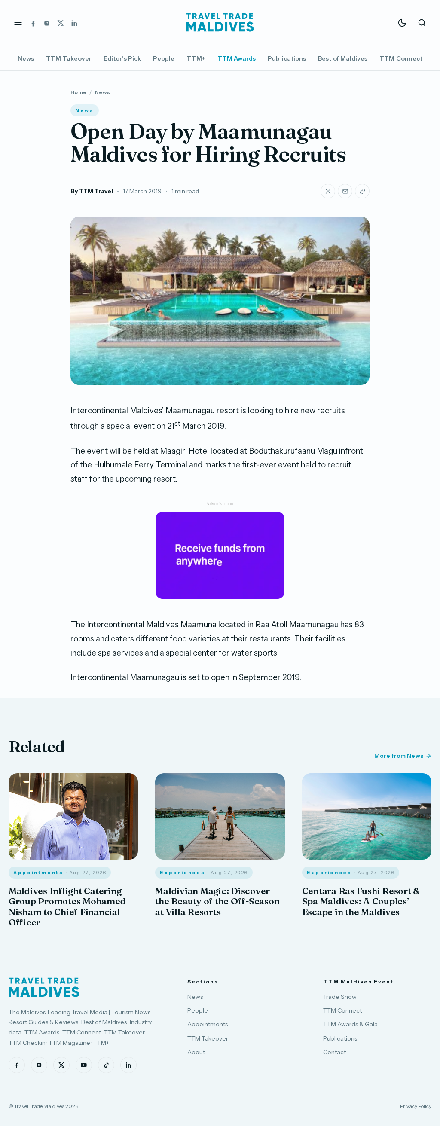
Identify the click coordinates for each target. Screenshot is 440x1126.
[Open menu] (18, 22)
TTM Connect (400, 58)
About (196, 1052)
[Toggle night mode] (402, 22)
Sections (202, 981)
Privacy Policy (415, 1106)
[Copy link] (362, 191)
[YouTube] (84, 1065)
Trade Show (340, 997)
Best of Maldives (342, 58)
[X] (60, 23)
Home (78, 92)
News (26, 58)
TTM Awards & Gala (350, 1024)
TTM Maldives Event (358, 981)
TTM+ (195, 58)
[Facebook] (33, 23)
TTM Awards (236, 58)
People (163, 58)
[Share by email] (345, 191)
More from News (398, 755)
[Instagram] (47, 23)
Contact (334, 1052)
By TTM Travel (91, 191)
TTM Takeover (69, 58)
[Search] (421, 22)
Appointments (207, 1024)
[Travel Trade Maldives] (44, 987)
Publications (287, 58)
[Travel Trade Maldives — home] (220, 23)
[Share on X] (328, 191)
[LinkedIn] (74, 23)
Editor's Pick (122, 58)
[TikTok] (106, 1065)
